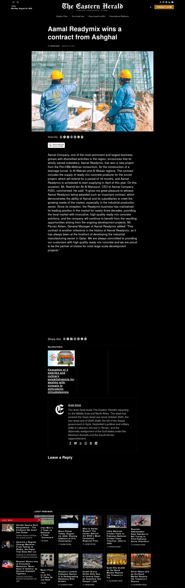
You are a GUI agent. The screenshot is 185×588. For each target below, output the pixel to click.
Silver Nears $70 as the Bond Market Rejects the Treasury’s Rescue (140, 576)
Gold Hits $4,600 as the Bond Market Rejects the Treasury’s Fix (116, 573)
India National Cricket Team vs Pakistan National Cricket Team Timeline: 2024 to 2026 (116, 537)
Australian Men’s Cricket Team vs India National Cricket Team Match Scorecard (43, 532)
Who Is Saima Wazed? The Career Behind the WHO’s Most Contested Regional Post (91, 534)
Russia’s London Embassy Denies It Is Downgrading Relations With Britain (68, 576)
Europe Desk (139, 544)
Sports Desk (42, 541)
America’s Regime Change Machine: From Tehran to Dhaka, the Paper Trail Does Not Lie (26, 547)
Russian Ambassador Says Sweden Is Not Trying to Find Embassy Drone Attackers (140, 535)
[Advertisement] (92, 274)
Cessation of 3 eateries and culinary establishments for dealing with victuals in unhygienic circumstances (61, 381)
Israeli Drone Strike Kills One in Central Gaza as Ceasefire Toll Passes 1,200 (92, 576)
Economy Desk (115, 581)
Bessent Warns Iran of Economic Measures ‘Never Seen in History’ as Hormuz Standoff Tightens (27, 567)
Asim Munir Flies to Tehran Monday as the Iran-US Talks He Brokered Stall (43, 575)
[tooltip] (160, 2)
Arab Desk (55, 46)
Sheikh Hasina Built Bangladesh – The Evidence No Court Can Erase (27, 529)
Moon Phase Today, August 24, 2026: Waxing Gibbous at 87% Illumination (67, 536)
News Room (66, 544)
